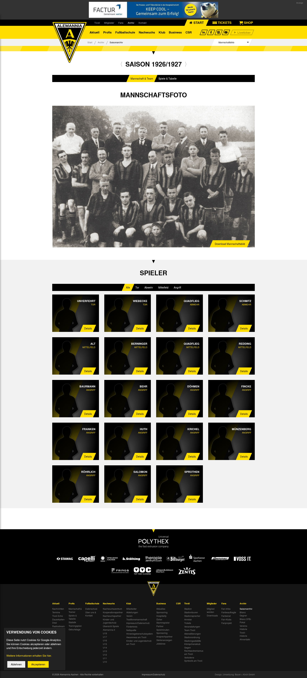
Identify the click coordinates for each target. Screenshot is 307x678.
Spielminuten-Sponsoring (163, 631)
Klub (162, 32)
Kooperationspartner (113, 612)
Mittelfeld (163, 287)
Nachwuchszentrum (112, 608)
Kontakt (143, 22)
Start (89, 42)
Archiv (131, 22)
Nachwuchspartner (112, 615)
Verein (129, 615)
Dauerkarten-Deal (58, 621)
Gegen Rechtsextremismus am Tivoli (193, 651)
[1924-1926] (121, 64)
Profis (107, 32)
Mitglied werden (210, 610)
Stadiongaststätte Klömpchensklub (192, 642)
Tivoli (97, 22)
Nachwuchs (147, 32)
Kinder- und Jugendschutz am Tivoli (139, 642)
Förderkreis (131, 626)
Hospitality (161, 615)
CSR (188, 32)
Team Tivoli (189, 630)
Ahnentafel (245, 639)
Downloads (212, 615)
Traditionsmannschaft (136, 619)
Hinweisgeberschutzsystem (139, 633)
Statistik (72, 622)
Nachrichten (58, 608)
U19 (105, 633)
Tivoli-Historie (243, 634)
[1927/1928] (186, 64)
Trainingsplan (75, 625)
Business (175, 32)
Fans (120, 22)
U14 (105, 647)
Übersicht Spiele (111, 626)
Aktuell (94, 32)
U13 (105, 651)
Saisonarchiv (246, 608)
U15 (105, 644)
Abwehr (148, 287)
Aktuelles (160, 608)
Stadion (188, 608)
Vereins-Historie (244, 627)
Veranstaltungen (192, 626)
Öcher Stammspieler (163, 621)
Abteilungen (132, 612)
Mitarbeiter (131, 608)
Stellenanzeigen (164, 640)
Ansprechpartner (164, 636)
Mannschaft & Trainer (75, 610)
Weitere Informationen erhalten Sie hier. (29, 656)
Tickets (187, 623)
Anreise (188, 619)
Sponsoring (162, 612)
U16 (105, 640)
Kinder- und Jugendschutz (109, 621)
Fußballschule (125, 32)
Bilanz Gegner (243, 614)
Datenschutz (91, 608)
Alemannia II (109, 629)
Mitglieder (109, 22)
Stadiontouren (191, 612)
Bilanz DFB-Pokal (245, 620)
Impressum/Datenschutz (138, 623)
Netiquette (131, 630)
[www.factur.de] (153, 10)
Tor (137, 287)
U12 (105, 654)
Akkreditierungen (192, 633)
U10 (105, 661)
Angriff (177, 287)
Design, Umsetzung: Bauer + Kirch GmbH (235, 674)
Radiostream (58, 626)
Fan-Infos (225, 608)
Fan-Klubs (226, 619)
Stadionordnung (192, 637)
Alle (128, 287)
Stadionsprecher (192, 615)
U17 (105, 636)
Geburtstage (74, 629)
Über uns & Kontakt (90, 614)
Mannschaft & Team (142, 78)
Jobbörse (160, 643)
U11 (105, 658)
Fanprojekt (226, 623)
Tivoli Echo (57, 615)
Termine (56, 612)
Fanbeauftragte (228, 612)
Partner (159, 626)
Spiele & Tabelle (167, 78)
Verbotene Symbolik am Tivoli (193, 659)
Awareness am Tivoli (136, 637)
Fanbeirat (226, 615)
